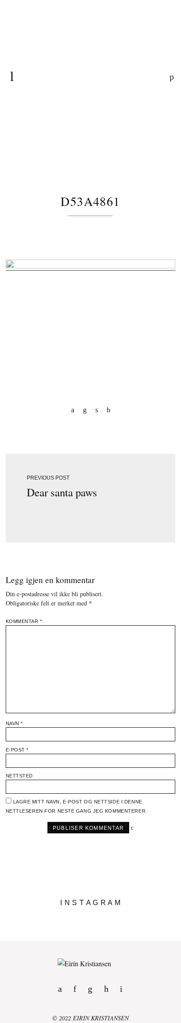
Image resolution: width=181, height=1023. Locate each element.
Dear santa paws (62, 492)
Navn (14, 723)
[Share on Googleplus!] (108, 409)
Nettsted (19, 775)
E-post (17, 749)
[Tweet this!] (96, 409)
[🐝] (90, 923)
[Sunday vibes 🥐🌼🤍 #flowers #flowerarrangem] (90, 937)
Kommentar (24, 621)
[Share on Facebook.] (73, 409)
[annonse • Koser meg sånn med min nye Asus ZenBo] (90, 930)
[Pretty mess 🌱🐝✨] (90, 916)
